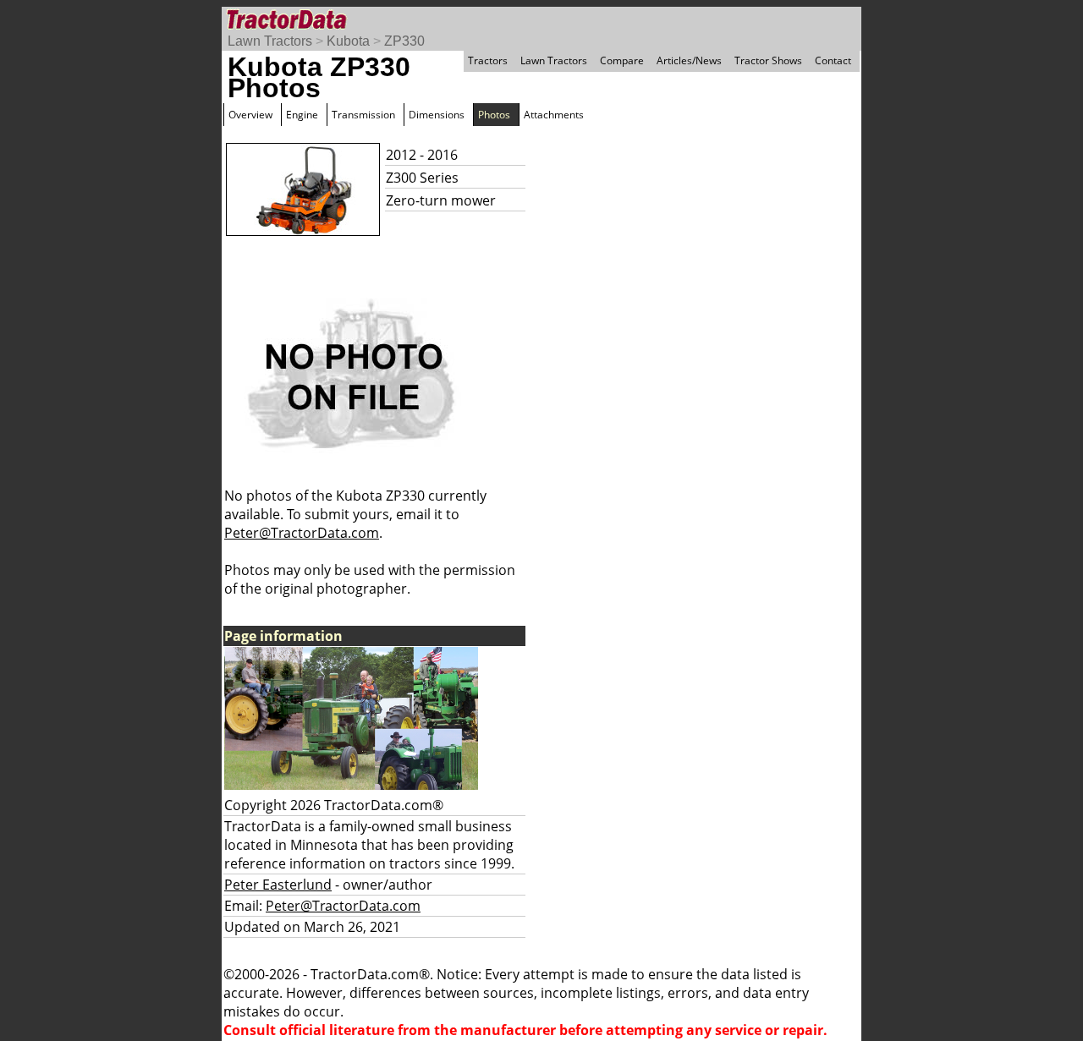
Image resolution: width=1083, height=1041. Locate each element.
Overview (250, 114)
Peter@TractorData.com (301, 532)
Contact (833, 60)
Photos (494, 114)
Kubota (348, 41)
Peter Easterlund (278, 884)
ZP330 (404, 41)
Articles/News (689, 60)
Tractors (488, 60)
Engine (302, 114)
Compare (622, 60)
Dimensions (437, 114)
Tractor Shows (768, 60)
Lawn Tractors (270, 41)
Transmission (363, 114)
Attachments (554, 114)
